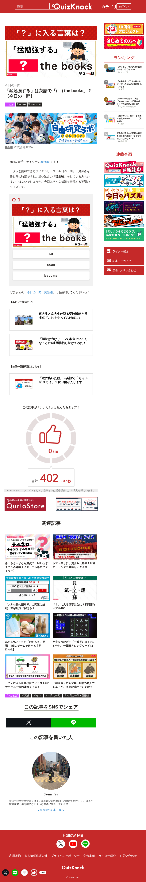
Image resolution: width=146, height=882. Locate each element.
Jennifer (45, 161)
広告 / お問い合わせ (124, 270)
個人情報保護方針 (36, 855)
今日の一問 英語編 (40, 292)
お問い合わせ (128, 855)
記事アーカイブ (122, 260)
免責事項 (89, 855)
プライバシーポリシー (65, 855)
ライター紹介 (121, 251)
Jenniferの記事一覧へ (51, 809)
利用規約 (15, 855)
